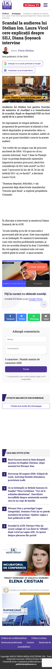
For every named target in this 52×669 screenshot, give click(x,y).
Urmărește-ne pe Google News (20, 70)
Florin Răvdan (26, 50)
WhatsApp (34, 319)
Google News (36, 299)
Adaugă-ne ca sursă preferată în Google (24, 63)
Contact (30, 642)
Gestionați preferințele (11, 642)
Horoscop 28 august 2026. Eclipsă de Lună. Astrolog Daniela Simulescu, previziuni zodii (28, 477)
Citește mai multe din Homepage (26, 406)
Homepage (16, 13)
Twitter (21, 319)
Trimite (26, 369)
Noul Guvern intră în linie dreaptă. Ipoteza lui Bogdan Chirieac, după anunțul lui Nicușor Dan (26, 462)
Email (46, 319)
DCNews (9, 5)
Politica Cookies (39, 638)
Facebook (10, 319)
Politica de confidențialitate (14, 638)
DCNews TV (32, 5)
